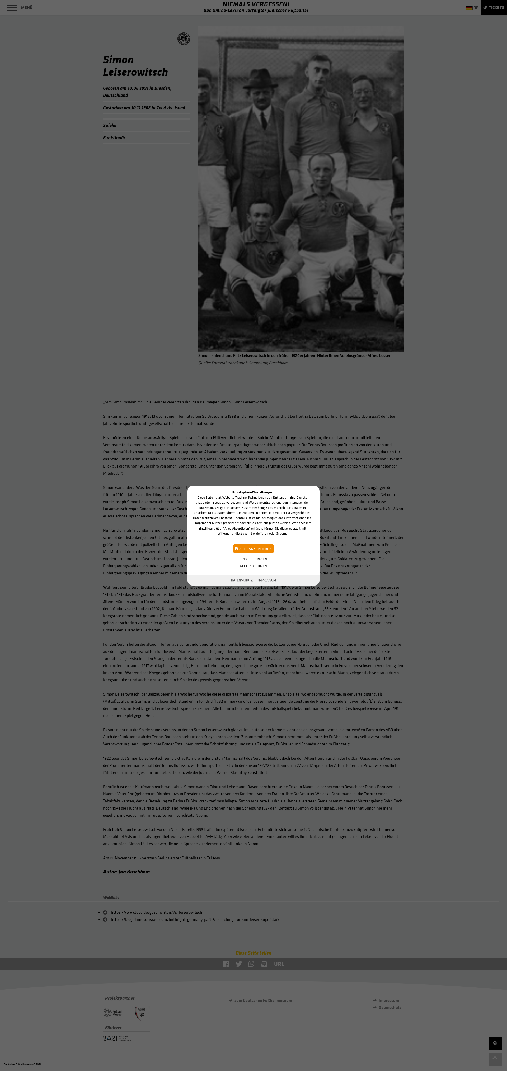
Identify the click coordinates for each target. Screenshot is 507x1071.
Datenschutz (242, 580)
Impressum (267, 580)
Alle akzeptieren (255, 548)
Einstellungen (253, 559)
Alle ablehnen (253, 566)
